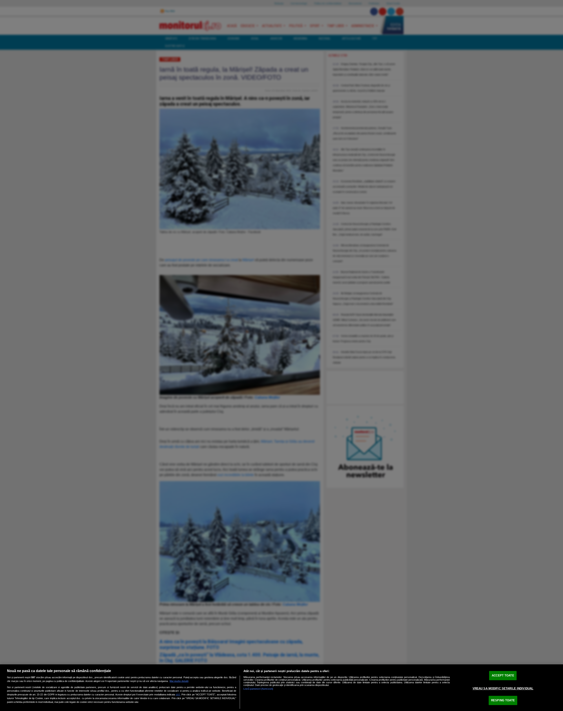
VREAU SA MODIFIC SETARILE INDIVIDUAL (503, 688)
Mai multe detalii (179, 681)
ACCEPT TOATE (503, 675)
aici (178, 694)
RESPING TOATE (503, 700)
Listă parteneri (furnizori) (258, 688)
